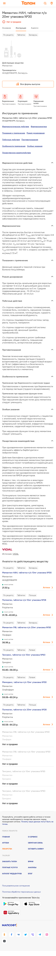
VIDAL (16, 553)
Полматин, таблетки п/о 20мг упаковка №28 (24, 709)
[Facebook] (11, 934)
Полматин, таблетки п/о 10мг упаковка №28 (24, 600)
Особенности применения (13, 146)
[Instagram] (46, 934)
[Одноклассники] (4, 934)
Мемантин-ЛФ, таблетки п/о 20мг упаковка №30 (26, 627)
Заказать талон (9, 861)
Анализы (32, 867)
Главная (6, 837)
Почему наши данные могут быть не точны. (27, 822)
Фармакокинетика (39, 126)
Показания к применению (13, 133)
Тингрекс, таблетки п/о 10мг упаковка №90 (23, 791)
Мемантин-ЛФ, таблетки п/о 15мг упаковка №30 (26, 751)
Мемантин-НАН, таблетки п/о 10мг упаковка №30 (27, 572)
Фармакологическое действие (15, 126)
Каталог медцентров (12, 873)
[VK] (18, 934)
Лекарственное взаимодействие (16, 152)
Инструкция (21, 28)
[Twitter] (25, 934)
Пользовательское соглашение (16, 885)
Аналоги (34, 28)
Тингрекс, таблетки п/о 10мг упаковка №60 (23, 654)
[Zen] (4, 941)
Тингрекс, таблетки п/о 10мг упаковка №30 (23, 771)
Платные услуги (10, 867)
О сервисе (32, 837)
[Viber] (32, 934)
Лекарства (7, 849)
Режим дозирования (36, 133)
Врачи (30, 861)
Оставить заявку (36, 849)
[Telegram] (39, 934)
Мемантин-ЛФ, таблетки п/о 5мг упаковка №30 (26, 732)
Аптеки (46, 587)
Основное (6, 28)
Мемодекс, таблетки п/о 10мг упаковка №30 (24, 682)
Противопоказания (29, 139)
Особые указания (34, 146)
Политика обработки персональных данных (21, 892)
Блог (30, 873)
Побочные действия (11, 139)
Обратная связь (35, 843)
